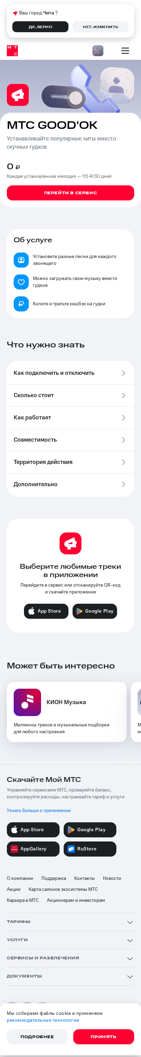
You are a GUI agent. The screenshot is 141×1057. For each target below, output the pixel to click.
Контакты (84, 878)
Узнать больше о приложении (39, 810)
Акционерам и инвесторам (76, 900)
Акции (14, 889)
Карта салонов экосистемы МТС (63, 889)
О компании (20, 878)
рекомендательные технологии (43, 1020)
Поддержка (53, 878)
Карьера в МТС (23, 900)
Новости (112, 878)
